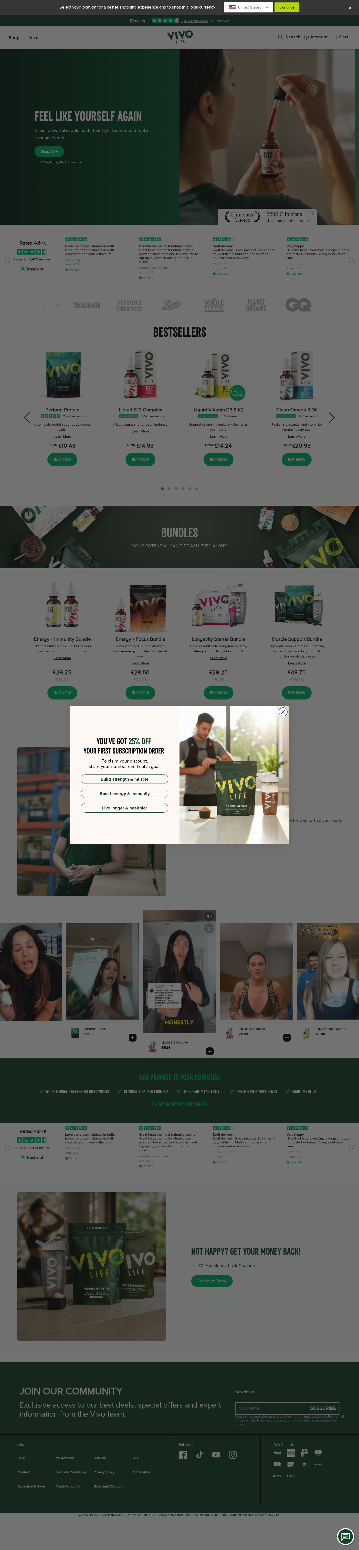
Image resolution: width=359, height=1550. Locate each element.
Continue (287, 7)
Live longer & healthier (124, 808)
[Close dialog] (283, 712)
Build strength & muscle (124, 779)
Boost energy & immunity (125, 793)
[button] (249, 7)
